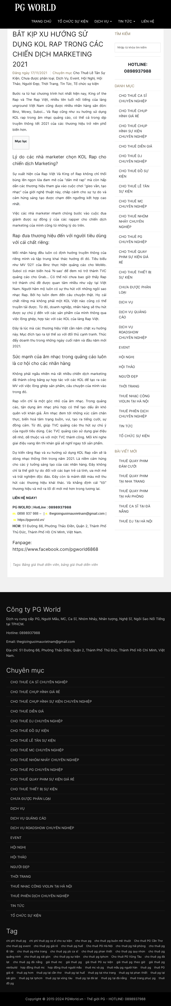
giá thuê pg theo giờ (131, 962)
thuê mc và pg (94, 967)
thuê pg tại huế (75, 972)
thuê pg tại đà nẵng (114, 978)
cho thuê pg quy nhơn (130, 951)
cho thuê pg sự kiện (67, 956)
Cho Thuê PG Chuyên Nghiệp (133, 239)
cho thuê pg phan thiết (97, 951)
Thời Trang (49, 84)
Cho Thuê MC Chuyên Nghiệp (133, 204)
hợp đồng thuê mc (32, 967)
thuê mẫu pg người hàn (122, 967)
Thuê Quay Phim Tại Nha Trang (133, 478)
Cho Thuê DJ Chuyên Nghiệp (133, 158)
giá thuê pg (74, 962)
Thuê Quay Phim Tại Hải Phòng (133, 493)
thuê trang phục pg (143, 978)
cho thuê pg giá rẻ (46, 946)
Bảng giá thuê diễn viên (40, 564)
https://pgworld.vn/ (31, 520)
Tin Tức (125, 21)
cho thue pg (83, 940)
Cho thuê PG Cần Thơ (148, 940)
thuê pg (146, 967)
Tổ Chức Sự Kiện (73, 21)
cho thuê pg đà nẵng (27, 962)
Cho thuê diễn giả (135, 146)
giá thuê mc (54, 962)
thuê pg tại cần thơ (49, 972)
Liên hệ (147, 21)
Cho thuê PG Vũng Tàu (126, 956)
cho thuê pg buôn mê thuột (112, 940)
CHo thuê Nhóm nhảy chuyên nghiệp (133, 221)
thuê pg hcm (25, 972)
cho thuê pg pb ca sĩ (64, 951)
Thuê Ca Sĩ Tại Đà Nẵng (134, 509)
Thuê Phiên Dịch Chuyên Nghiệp (133, 414)
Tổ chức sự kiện (86, 84)
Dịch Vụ (102, 21)
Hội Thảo (127, 367)
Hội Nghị (88, 78)
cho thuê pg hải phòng (131, 946)
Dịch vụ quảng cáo (132, 314)
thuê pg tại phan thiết (133, 972)
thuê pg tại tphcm (30, 978)
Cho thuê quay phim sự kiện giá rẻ (133, 257)
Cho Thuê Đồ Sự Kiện (134, 173)
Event (74, 78)
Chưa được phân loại (37, 78)
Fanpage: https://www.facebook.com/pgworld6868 (55, 546)
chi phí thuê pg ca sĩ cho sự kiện (50, 940)
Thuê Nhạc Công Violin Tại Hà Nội (134, 398)
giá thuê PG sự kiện (99, 962)
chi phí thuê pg (16, 940)
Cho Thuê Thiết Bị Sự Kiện (135, 275)
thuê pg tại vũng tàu (58, 978)
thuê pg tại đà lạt (86, 978)
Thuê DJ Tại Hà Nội (135, 521)
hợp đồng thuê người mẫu (65, 967)
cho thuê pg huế (72, 946)
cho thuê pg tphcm (95, 956)
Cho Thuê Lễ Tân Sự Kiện (134, 189)
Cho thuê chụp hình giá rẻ (133, 113)
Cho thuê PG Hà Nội (99, 946)
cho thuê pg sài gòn (37, 956)
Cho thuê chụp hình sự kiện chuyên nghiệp (133, 131)
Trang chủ (41, 21)
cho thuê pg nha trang (32, 951)
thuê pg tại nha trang (102, 972)
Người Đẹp (30, 84)
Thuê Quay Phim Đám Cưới (133, 463)
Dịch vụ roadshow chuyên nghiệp (133, 332)
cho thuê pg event (18, 946)
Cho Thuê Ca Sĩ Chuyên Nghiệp (133, 98)
